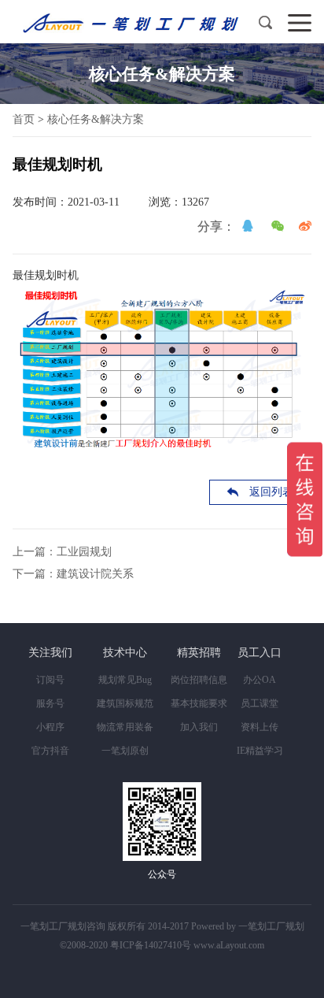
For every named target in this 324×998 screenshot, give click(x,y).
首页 (24, 119)
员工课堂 (259, 703)
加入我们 (199, 727)
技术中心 (125, 653)
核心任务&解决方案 (95, 119)
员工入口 (259, 653)
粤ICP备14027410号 (150, 945)
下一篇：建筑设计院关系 (73, 574)
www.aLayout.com (228, 945)
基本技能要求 (199, 703)
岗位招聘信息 (199, 679)
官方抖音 (50, 750)
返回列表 (271, 492)
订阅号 (50, 679)
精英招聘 (199, 653)
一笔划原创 (125, 750)
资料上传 (259, 727)
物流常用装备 (125, 727)
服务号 (50, 703)
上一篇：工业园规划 (62, 552)
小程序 (50, 727)
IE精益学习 (260, 750)
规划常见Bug (125, 679)
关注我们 (50, 653)
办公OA (259, 679)
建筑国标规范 (125, 703)
